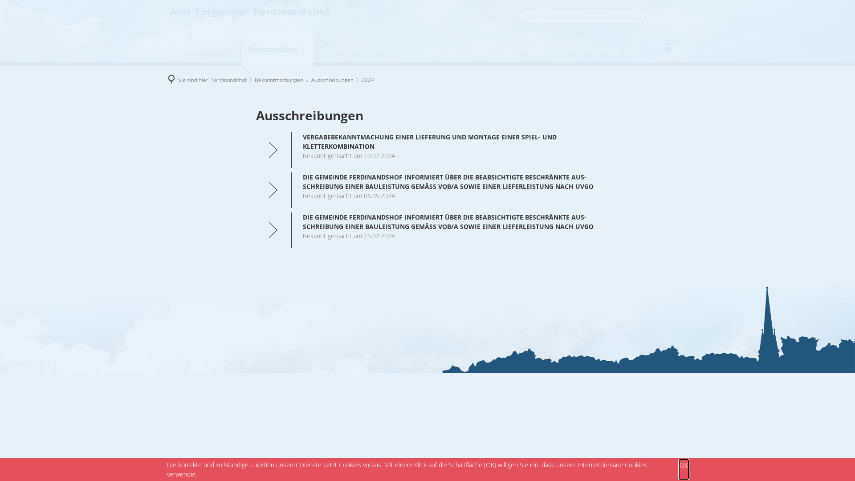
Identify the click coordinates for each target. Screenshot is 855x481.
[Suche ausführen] (639, 17)
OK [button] (684, 465)
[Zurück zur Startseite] (249, 16)
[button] (675, 50)
